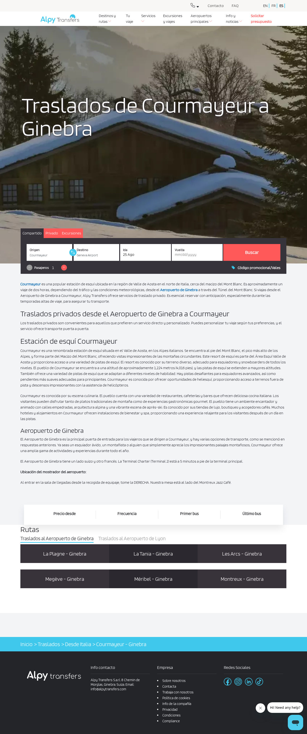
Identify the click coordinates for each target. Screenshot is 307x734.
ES (281, 6)
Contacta (169, 686)
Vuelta (180, 250)
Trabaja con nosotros (178, 692)
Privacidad (169, 709)
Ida (125, 250)
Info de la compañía (176, 704)
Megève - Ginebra (64, 579)
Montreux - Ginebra (242, 579)
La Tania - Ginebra (153, 554)
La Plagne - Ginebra (64, 554)
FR (274, 6)
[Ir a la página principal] (58, 21)
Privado (52, 233)
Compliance (171, 721)
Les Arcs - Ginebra (242, 554)
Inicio (26, 644)
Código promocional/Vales (259, 267)
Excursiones (71, 233)
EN (265, 6)
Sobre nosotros (174, 681)
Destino (82, 250)
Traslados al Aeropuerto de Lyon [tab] (132, 538)
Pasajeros (41, 267)
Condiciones (171, 715)
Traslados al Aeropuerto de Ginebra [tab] (57, 538)
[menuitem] (108, 19)
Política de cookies (176, 698)
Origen (35, 250)
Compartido (32, 233)
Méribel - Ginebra (153, 579)
